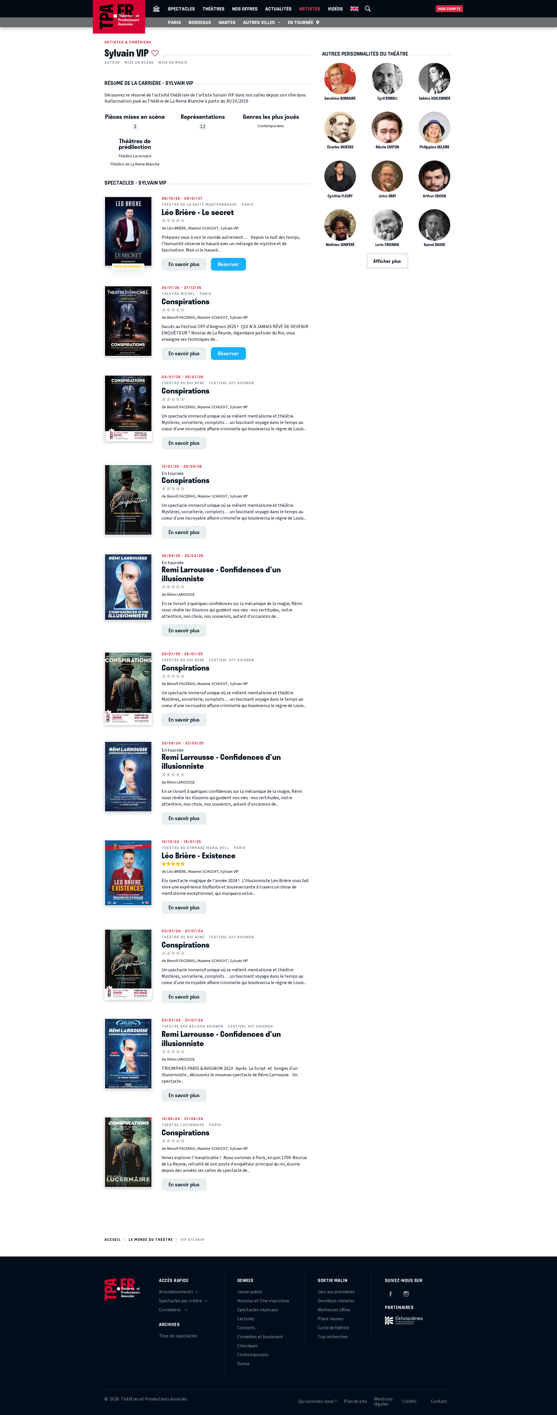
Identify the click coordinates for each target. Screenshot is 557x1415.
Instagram (406, 1293)
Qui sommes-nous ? (317, 1401)
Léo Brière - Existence (199, 855)
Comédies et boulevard (260, 1337)
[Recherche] (368, 8)
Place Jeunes (330, 1319)
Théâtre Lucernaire (134, 156)
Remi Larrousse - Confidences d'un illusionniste (221, 574)
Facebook (390, 1293)
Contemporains (270, 126)
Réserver (228, 264)
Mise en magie (172, 63)
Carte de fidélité (333, 1328)
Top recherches (333, 1337)
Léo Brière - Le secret (198, 212)
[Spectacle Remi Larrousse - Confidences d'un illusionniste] (128, 587)
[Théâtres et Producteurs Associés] (156, 8)
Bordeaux (200, 22)
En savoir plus (184, 264)
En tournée (300, 22)
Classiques (247, 1346)
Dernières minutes (336, 1301)
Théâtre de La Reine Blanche (135, 164)
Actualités (278, 9)
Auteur (112, 63)
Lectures (245, 1319)
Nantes (227, 22)
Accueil (112, 1239)
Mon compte (449, 9)
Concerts (246, 1328)
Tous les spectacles (178, 1336)
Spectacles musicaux (257, 1310)
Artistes (309, 9)
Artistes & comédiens (127, 42)
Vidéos (335, 9)
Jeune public (249, 1292)
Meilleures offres (334, 1310)
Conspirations (185, 301)
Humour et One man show (263, 1301)
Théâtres (213, 9)
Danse (243, 1364)
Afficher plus (387, 261)
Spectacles (181, 9)
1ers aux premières (336, 1292)
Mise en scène (139, 63)
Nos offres (245, 9)
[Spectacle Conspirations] (128, 321)
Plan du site (355, 1401)
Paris (174, 22)
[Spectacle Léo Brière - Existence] (128, 873)
